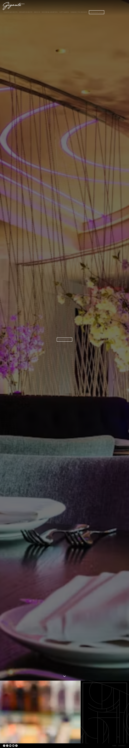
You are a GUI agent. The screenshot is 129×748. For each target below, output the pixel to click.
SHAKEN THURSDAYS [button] (79, 12)
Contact (121, 746)
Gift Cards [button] (64, 12)
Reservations (97, 12)
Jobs (114, 746)
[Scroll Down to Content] (64, 676)
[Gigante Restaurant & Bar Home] (14, 5)
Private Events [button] (25, 12)
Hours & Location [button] (50, 12)
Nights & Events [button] (10, 12)
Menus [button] (37, 12)
